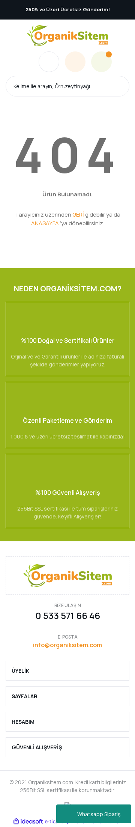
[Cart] (101, 61)
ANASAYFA (45, 223)
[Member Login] (75, 61)
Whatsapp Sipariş (98, 814)
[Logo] (67, 35)
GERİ (78, 214)
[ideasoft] (28, 821)
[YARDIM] (49, 61)
